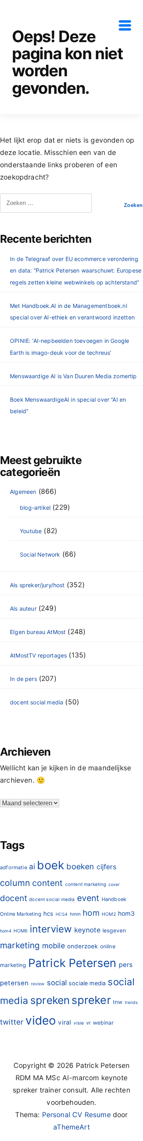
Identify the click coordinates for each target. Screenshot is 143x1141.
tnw (118, 1002)
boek (50, 865)
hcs (48, 913)
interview (51, 929)
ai (32, 866)
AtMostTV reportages (38, 655)
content (47, 883)
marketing (20, 945)
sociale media (87, 983)
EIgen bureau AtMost (38, 632)
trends (131, 1002)
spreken (50, 1000)
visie (78, 1023)
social (57, 982)
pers (126, 965)
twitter (11, 1021)
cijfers (106, 867)
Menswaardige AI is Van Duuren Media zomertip (73, 376)
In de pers (23, 678)
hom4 (6, 931)
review (38, 983)
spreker (91, 1000)
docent (13, 898)
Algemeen (23, 491)
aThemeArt (71, 1127)
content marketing (85, 884)
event (88, 898)
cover (114, 884)
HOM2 (109, 914)
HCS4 (62, 914)
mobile (53, 945)
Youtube (31, 531)
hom (91, 913)
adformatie (13, 867)
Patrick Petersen (72, 963)
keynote (87, 930)
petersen (14, 983)
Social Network (40, 554)
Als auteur (23, 608)
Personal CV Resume (76, 1114)
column (15, 883)
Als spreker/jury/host (37, 585)
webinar (103, 1022)
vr (88, 1023)
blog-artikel (35, 507)
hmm (75, 914)
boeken (80, 866)
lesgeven (114, 930)
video (40, 1020)
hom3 (126, 913)
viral (64, 1022)
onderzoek (82, 946)
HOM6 (21, 931)
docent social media (36, 702)
